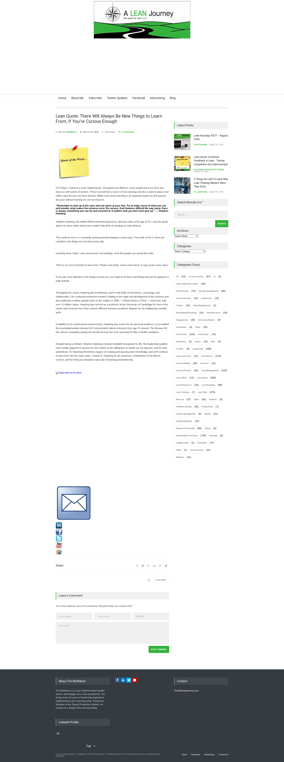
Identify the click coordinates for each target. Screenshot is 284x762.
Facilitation (181, 327)
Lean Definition (183, 363)
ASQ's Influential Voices (187, 284)
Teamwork (202, 443)
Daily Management (202, 305)
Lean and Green (183, 356)
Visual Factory (196, 450)
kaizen (198, 342)
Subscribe (95, 98)
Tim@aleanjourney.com (186, 690)
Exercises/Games (206, 320)
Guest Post (181, 334)
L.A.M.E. (180, 349)
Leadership (202, 192)
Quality (207, 414)
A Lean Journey (196, 276)
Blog (173, 98)
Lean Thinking (182, 392)
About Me (77, 98)
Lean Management (210, 370)
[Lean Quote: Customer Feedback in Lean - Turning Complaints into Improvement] (182, 163)
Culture (179, 305)
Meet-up (180, 399)
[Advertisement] (142, 70)
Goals (198, 327)
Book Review (182, 291)
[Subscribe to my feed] (112, 428)
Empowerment (213, 313)
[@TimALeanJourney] (112, 538)
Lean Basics (207, 356)
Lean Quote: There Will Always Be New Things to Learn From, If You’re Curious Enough (109, 119)
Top (88, 746)
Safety (208, 428)
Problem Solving (183, 407)
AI (195, 192)
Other (196, 399)
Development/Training (186, 313)
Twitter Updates (117, 98)
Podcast (213, 399)
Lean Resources (184, 385)
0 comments (128, 132)
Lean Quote (160, 580)
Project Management (186, 414)
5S (177, 276)
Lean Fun (204, 363)
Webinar (180, 457)
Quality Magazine (184, 421)
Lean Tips (202, 392)
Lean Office (181, 378)
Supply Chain (182, 443)
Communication (183, 298)
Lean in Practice (183, 370)
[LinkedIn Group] (112, 525)
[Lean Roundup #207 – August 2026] (182, 142)
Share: (60, 565)
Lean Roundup (200, 144)
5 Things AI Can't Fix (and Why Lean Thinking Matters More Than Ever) (211, 183)
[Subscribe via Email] (112, 503)
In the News (203, 334)
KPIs (213, 342)
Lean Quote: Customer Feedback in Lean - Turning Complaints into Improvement (211, 160)
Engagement (182, 320)
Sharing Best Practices (187, 435)
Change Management (208, 291)
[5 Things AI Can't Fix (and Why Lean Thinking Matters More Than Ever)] (182, 185)
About (184, 754)
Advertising (157, 98)
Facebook (138, 98)
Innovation (181, 342)
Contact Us (223, 754)
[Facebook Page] (112, 532)
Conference (206, 298)
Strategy (213, 435)
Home (62, 98)
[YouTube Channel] (112, 545)
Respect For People (214, 169)
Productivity (207, 407)
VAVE (178, 450)
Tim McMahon (69, 132)
